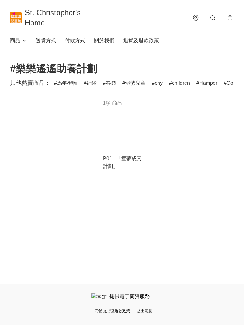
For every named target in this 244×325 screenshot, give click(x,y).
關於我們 (104, 40)
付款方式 (75, 40)
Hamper (208, 83)
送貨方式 (46, 40)
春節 (111, 83)
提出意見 (144, 311)
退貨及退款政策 (141, 40)
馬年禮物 (67, 83)
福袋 (91, 83)
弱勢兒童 (135, 83)
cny (159, 83)
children (181, 83)
